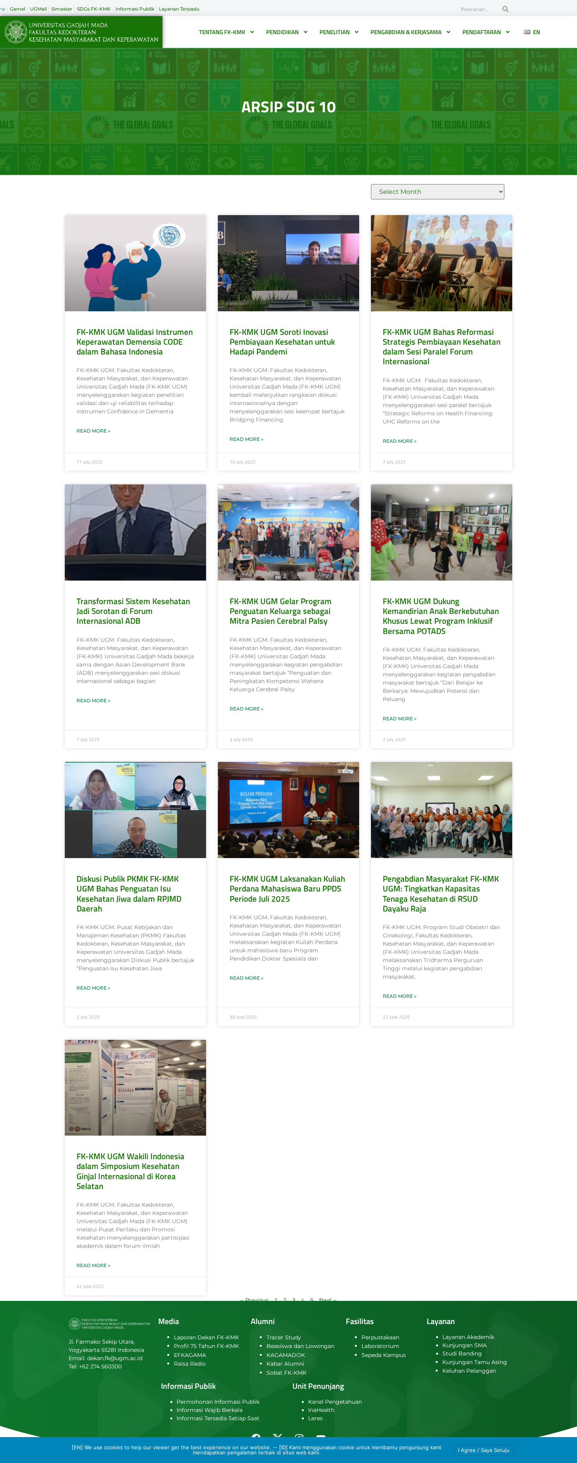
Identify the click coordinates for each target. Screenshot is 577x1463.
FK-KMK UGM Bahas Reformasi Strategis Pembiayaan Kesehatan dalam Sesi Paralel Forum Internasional (441, 346)
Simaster (61, 9)
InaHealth (321, 1410)
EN (535, 32)
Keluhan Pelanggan (469, 1370)
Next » (328, 1300)
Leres (315, 1418)
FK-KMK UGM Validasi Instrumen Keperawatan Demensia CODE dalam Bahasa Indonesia (135, 341)
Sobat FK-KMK (287, 1372)
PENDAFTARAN (481, 32)
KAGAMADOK (286, 1355)
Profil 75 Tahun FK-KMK (206, 1346)
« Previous (254, 1300)
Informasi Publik (134, 9)
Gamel (17, 9)
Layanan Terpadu (179, 9)
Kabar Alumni (285, 1363)
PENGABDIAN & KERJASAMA (406, 32)
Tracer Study (284, 1337)
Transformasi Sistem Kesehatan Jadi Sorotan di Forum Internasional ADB (133, 611)
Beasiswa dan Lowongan (300, 1346)
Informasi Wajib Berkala (210, 1410)
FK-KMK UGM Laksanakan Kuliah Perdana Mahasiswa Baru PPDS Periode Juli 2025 (287, 888)
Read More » (93, 431)
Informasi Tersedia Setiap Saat (218, 1418)
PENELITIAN (335, 32)
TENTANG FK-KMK (222, 32)
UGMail (38, 9)
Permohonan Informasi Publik (218, 1401)
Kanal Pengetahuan (335, 1401)
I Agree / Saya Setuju (483, 1450)
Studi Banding (462, 1353)
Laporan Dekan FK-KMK (206, 1337)
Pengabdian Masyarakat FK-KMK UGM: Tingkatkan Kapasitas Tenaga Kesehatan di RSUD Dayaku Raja (441, 893)
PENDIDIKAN (282, 32)
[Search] (505, 9)
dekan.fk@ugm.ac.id (114, 1358)
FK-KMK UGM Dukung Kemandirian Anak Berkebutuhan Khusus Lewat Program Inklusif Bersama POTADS (441, 616)
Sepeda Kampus (384, 1355)
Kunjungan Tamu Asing (474, 1362)
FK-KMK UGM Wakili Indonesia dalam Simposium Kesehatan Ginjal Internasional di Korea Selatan (130, 1171)
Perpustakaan (380, 1337)
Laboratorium (380, 1346)
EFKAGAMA (190, 1355)
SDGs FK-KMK (94, 9)
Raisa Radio (190, 1363)
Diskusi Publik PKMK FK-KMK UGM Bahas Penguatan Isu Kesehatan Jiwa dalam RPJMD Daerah (129, 893)
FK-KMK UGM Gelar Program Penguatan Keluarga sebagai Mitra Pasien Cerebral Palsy (281, 611)
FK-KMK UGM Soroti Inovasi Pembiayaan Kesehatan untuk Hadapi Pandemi (282, 341)
